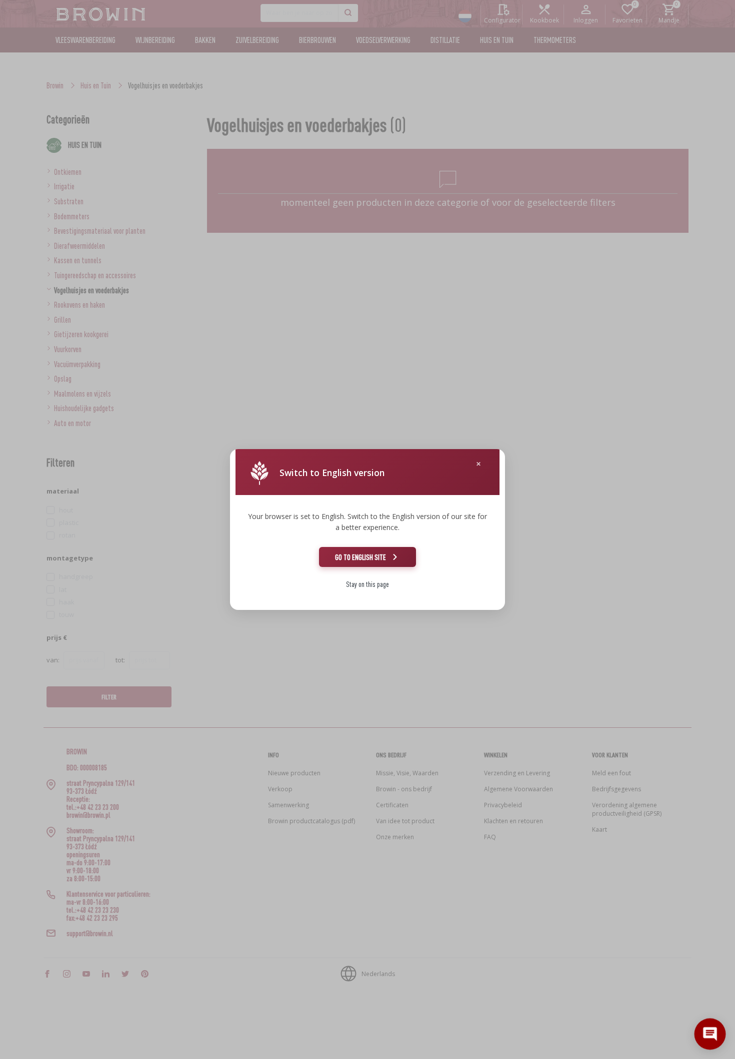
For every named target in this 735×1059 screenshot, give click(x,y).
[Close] (478, 464)
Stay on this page (367, 584)
